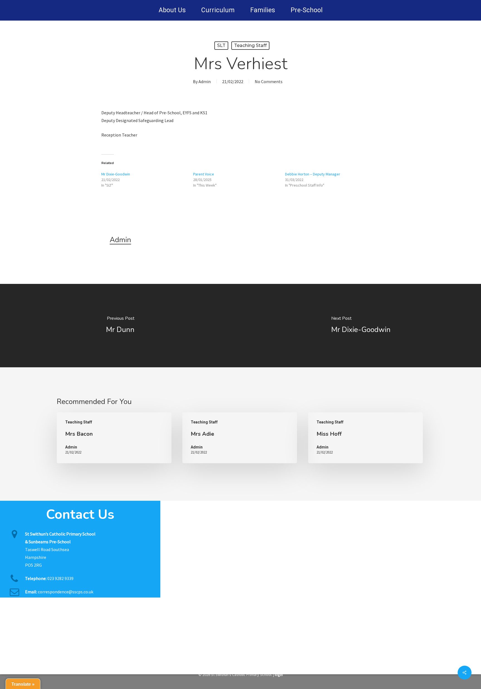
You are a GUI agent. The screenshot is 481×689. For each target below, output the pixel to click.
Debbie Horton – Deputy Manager (312, 174)
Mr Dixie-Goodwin (115, 174)
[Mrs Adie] (239, 437)
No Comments (269, 81)
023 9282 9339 (60, 578)
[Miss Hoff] (365, 437)
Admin (204, 81)
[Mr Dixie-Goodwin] (360, 325)
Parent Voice (203, 174)
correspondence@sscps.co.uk (65, 591)
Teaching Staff (250, 45)
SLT (221, 45)
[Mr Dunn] (120, 325)
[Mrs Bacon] (114, 437)
